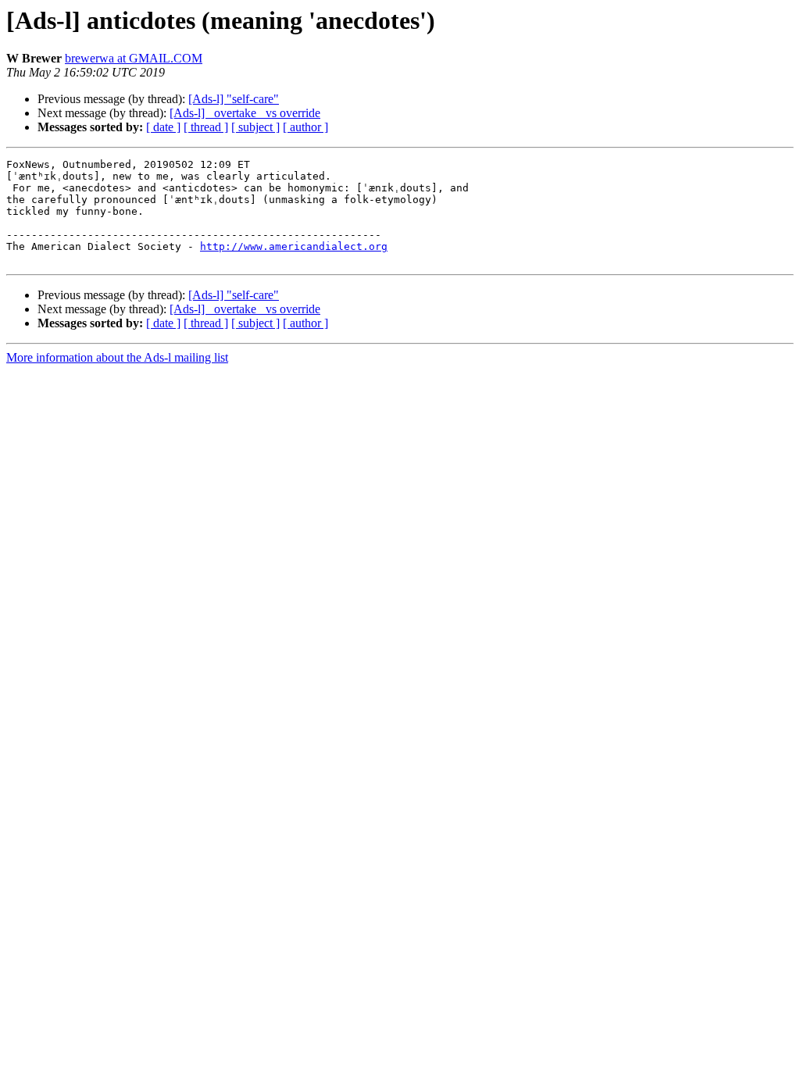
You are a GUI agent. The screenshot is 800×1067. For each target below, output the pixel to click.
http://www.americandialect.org (294, 246)
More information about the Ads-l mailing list (117, 357)
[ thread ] (206, 127)
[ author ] (305, 127)
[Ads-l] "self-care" (233, 98)
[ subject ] (255, 127)
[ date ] (163, 127)
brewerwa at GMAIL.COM (133, 58)
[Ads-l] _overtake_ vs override (245, 113)
